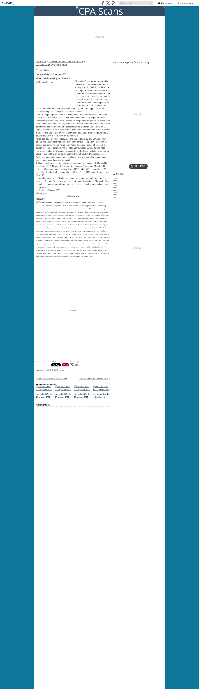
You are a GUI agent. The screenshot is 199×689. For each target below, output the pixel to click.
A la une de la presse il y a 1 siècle (66, 61)
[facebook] (103, 3)
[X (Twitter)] (108, 3)
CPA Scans (41, 61)
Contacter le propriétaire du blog (131, 62)
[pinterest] (113, 3)
